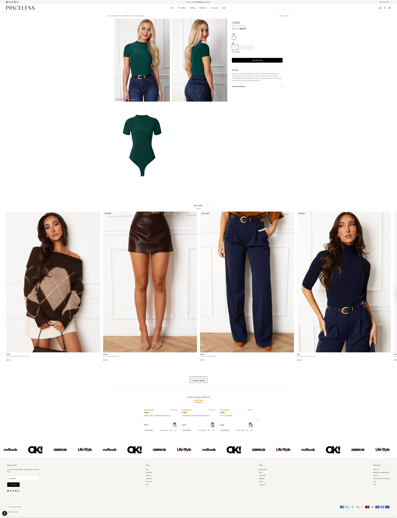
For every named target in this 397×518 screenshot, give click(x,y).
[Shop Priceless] (20, 8)
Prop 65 (375, 475)
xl (90, 349)
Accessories (214, 8)
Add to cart (257, 60)
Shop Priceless (14, 512)
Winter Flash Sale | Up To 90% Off (120, 16)
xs (16, 349)
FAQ (260, 472)
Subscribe (13, 484)
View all (198, 208)
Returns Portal (263, 469)
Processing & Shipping (238, 86)
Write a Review (200, 381)
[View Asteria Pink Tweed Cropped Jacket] (212, 424)
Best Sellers (182, 8)
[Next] (258, 420)
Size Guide (262, 475)
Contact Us (262, 484)
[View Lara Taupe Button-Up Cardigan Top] (250, 424)
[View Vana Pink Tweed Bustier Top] (174, 424)
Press (374, 484)
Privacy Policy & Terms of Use (381, 478)
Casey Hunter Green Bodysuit (137, 16)
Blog (374, 481)
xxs (209, 349)
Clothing (192, 8)
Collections (202, 8)
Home (109, 16)
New (172, 8)
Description (235, 70)
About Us (376, 469)
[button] (4, 513)
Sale (223, 8)
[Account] (380, 8)
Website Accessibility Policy (381, 472)
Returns (261, 481)
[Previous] (138, 420)
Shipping (261, 478)
